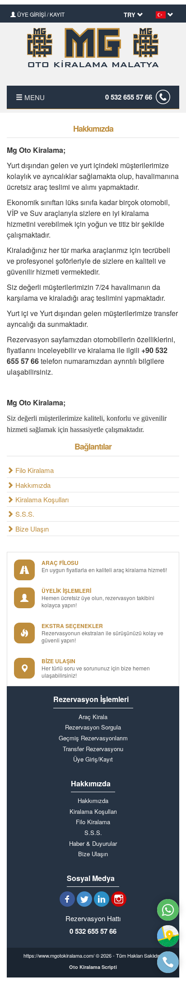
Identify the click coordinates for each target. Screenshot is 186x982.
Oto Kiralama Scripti (93, 967)
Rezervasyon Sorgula (93, 727)
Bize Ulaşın (31, 528)
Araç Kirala (93, 717)
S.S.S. (24, 514)
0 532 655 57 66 (128, 97)
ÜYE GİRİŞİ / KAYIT (40, 14)
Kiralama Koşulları (41, 499)
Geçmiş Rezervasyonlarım (93, 738)
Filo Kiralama (34, 470)
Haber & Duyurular (93, 844)
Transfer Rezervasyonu (93, 749)
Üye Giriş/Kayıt (93, 759)
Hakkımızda (32, 485)
